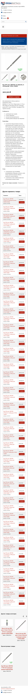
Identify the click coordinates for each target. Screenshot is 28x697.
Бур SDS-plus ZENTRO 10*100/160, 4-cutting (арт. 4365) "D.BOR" (9, 405)
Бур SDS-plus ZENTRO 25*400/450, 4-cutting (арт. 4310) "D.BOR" (9, 358)
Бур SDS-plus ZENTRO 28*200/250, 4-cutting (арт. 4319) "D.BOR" (9, 365)
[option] (4, 77)
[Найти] (26, 22)
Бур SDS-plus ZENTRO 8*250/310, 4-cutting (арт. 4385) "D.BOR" (9, 484)
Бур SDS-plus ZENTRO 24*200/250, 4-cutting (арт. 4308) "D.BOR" (9, 342)
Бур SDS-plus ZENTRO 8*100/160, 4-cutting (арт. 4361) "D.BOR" (9, 460)
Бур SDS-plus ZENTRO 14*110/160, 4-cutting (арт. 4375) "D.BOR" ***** (9, 602)
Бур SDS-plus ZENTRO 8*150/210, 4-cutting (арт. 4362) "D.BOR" (9, 468)
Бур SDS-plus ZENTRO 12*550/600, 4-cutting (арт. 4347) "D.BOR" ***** (9, 594)
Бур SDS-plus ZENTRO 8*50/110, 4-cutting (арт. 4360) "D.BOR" (10, 452)
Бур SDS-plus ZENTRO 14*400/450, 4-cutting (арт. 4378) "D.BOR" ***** (9, 232)
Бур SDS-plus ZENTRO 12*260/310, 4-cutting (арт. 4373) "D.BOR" (9, 578)
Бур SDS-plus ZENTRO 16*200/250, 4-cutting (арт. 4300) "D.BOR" (9, 263)
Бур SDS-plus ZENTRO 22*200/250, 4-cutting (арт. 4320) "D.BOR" (9, 326)
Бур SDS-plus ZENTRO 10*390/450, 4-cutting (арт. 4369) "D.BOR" (9, 539)
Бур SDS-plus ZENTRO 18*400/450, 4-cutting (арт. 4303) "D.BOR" (9, 303)
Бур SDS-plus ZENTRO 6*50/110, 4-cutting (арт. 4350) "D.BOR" (10, 413)
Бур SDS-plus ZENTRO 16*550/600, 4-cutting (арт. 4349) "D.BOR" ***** (9, 287)
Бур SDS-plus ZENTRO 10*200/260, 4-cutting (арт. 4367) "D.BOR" (9, 523)
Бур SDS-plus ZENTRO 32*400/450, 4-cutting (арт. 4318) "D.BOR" (9, 397)
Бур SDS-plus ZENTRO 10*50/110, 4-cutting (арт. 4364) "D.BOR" (9, 499)
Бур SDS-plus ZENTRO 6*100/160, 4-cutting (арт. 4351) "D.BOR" (9, 421)
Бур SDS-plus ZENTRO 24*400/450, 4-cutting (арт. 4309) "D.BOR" (9, 350)
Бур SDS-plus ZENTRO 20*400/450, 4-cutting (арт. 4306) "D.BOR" (9, 318)
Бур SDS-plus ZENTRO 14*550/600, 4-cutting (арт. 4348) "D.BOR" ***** (9, 240)
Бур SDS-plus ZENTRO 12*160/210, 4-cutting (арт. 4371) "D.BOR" (9, 562)
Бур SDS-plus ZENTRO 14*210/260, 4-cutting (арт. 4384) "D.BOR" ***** (9, 216)
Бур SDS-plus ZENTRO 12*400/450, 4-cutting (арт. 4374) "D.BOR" (9, 586)
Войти (4, 16)
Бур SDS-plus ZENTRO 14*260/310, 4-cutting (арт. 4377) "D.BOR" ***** (9, 224)
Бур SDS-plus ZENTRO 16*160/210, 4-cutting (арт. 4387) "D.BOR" (9, 255)
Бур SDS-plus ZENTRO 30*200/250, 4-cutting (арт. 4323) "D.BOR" (9, 381)
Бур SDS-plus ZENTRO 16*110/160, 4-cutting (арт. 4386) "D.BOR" (9, 247)
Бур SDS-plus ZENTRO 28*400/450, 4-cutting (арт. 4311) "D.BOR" (9, 373)
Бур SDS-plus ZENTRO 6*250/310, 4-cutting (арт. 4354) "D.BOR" (9, 444)
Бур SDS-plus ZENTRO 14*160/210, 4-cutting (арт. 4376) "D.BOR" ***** (9, 310)
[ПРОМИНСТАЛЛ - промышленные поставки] (10, 3)
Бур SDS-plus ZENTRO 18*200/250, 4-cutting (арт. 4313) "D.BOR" (9, 295)
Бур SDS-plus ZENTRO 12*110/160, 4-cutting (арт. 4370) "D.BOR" (9, 554)
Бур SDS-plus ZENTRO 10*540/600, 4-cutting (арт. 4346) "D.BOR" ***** (9, 547)
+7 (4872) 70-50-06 (7, 10)
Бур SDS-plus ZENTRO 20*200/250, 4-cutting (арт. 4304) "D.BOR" (9, 208)
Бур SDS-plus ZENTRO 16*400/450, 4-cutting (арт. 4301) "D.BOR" (9, 279)
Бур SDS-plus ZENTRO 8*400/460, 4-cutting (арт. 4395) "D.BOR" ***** (9, 491)
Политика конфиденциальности (8, 688)
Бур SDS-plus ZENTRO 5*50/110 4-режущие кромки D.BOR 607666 (9, 200)
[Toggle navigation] (3, 26)
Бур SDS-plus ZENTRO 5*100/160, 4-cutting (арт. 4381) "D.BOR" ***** (9, 507)
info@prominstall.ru (7, 12)
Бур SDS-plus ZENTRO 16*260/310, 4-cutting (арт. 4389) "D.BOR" (9, 271)
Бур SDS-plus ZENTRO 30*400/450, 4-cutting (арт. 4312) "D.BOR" (9, 389)
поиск (3, 21)
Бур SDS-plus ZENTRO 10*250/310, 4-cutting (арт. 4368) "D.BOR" (9, 531)
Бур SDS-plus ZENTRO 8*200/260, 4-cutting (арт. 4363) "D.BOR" (9, 476)
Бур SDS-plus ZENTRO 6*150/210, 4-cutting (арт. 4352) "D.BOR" (9, 428)
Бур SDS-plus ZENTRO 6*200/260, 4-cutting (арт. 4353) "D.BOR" (9, 436)
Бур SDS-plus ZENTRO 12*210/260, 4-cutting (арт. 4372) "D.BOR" (9, 570)
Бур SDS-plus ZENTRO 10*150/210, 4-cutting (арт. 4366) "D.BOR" (9, 515)
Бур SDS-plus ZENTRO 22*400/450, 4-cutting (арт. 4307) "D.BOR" (9, 334)
